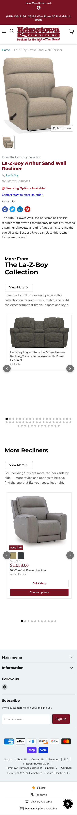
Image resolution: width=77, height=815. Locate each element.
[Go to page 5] (20, 419)
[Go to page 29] (33, 422)
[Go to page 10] (37, 419)
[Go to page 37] (60, 422)
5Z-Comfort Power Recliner (28, 570)
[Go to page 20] (70, 419)
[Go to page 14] (50, 419)
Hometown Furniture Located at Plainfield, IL (31, 768)
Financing (53, 759)
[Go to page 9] (33, 419)
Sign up (61, 719)
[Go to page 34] (50, 422)
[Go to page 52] (55, 426)
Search (8, 759)
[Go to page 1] (7, 419)
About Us (21, 759)
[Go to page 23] (13, 422)
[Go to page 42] (22, 426)
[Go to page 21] (7, 422)
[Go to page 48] (42, 426)
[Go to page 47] (38, 426)
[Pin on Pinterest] (27, 209)
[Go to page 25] (20, 422)
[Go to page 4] (17, 419)
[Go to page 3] (13, 419)
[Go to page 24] (17, 422)
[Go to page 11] (40, 419)
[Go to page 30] (37, 422)
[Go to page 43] (25, 426)
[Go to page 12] (43, 419)
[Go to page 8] (30, 419)
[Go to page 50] (49, 426)
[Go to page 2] (10, 419)
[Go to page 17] (60, 419)
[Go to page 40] (70, 422)
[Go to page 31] (40, 422)
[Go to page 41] (18, 426)
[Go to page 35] (53, 422)
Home (6, 50)
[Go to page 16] (57, 419)
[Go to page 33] (47, 422)
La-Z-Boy (12, 175)
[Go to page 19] (67, 419)
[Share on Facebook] (5, 209)
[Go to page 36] (57, 422)
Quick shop (39, 583)
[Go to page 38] (64, 422)
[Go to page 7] (27, 419)
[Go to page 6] (23, 419)
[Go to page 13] (47, 419)
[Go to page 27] (27, 422)
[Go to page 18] (64, 419)
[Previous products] (7, 368)
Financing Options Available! (25, 188)
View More (16, 287)
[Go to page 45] (32, 426)
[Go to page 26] (23, 422)
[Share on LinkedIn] (20, 209)
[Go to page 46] (35, 426)
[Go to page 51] (52, 426)
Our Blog (66, 768)
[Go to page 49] (45, 426)
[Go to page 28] (30, 422)
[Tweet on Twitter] (12, 209)
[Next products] (70, 368)
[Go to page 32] (43, 422)
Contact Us (37, 759)
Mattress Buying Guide (36, 764)
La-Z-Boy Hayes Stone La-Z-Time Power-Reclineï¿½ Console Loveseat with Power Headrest (37, 356)
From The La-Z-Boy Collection (21, 157)
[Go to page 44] (28, 426)
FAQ (66, 759)
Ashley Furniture (19, 574)
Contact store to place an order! (22, 195)
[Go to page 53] (59, 426)
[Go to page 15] (53, 419)
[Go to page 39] (67, 422)
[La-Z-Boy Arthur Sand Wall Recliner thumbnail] (8, 142)
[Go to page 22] (10, 422)
